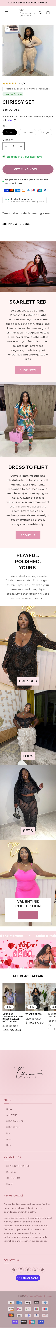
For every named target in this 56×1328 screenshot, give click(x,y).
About (9, 1139)
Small (9, 132)
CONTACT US (13, 1178)
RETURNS (11, 1172)
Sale (8, 1133)
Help (8, 1145)
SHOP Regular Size (15, 1121)
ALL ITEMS (11, 1115)
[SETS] (28, 837)
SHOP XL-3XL (13, 1127)
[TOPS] (28, 762)
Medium (29, 133)
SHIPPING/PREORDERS (18, 1166)
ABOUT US (28, 535)
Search (9, 1184)
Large (46, 133)
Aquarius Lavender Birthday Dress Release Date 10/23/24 (13, 1018)
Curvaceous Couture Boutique (38, 1296)
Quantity (7, 139)
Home (9, 1109)
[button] (6, 13)
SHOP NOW (28, 370)
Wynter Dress (34, 1014)
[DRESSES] (28, 688)
